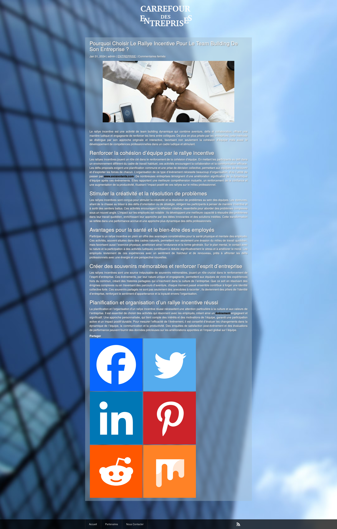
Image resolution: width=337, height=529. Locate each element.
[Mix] (169, 471)
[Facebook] (116, 364)
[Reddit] (116, 471)
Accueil (93, 524)
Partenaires (111, 524)
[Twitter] (169, 364)
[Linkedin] (116, 418)
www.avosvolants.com (119, 176)
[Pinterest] (169, 418)
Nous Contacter (135, 524)
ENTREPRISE (127, 56)
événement (223, 313)
